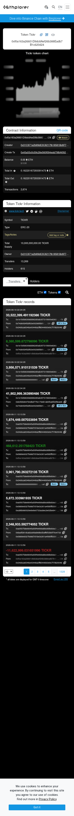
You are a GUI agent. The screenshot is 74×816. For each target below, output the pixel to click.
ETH (40, 292)
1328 (62, 571)
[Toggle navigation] (67, 7)
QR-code (62, 130)
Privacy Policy (47, 799)
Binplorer (55, 18)
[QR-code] (47, 35)
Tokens (52, 292)
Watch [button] (64, 137)
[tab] (15, 281)
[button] (46, 7)
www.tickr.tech (16, 211)
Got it (37, 807)
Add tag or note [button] (56, 235)
